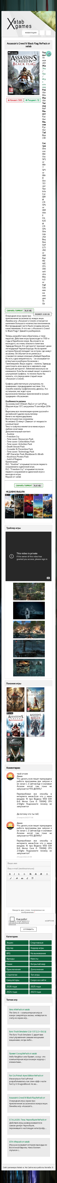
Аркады (10, 958)
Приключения (13, 969)
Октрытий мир (38, 964)
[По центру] (35, 874)
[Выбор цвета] (10, 878)
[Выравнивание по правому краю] (41, 874)
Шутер (9, 948)
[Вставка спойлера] (32, 878)
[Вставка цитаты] (22, 878)
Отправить (28, 929)
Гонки (9, 964)
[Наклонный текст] (14, 874)
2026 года (11, 986)
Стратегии (11, 974)
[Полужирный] (9, 874)
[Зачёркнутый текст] (24, 874)
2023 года (36, 991)
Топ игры (35, 974)
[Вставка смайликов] (47, 874)
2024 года (11, 991)
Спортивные (37, 942)
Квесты (34, 958)
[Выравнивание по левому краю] (30, 874)
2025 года (36, 986)
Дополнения (37, 969)
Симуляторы (12, 980)
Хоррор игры (37, 948)
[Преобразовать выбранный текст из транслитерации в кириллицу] (27, 878)
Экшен (9, 942)
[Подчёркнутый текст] (19, 874)
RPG (8, 953)
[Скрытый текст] (17, 878)
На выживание (38, 953)
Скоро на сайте (38, 980)
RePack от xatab (20, 24)
